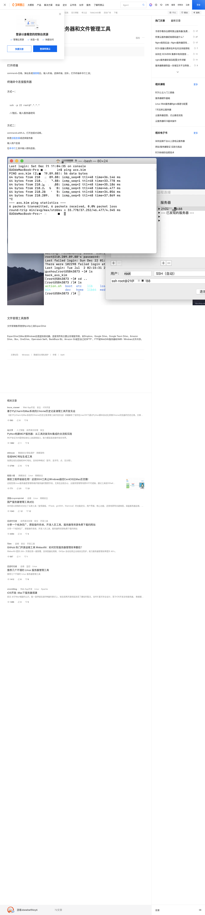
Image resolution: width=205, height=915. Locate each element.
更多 (196, 84)
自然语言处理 (32, 430)
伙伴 (81, 4)
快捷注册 (19, 48)
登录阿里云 (45, 48)
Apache (44, 588)
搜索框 (36, 73)
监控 (28, 566)
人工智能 (20, 430)
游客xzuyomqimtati (15, 498)
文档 (167, 4)
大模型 (31, 4)
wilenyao (11, 452)
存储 (54, 354)
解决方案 (48, 4)
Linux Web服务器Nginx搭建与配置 (171, 103)
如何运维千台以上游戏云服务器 (170, 140)
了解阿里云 (99, 4)
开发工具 (44, 520)
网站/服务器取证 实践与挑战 (168, 146)
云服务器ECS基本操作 (165, 120)
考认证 (84, 12)
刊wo (9, 543)
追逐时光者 (12, 520)
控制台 (180, 4)
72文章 (58, 910)
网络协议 (22, 475)
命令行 (12, 148)
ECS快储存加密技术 (164, 152)
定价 (65, 4)
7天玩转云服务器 (163, 109)
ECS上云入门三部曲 (164, 92)
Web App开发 (29, 407)
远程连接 (15, 137)
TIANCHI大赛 (95, 12)
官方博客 (74, 12)
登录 (198, 4)
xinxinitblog (12, 588)
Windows (25, 354)
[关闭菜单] (5, 5)
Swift (62, 354)
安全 (39, 407)
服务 (88, 4)
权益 (58, 4)
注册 (187, 4)
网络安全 (39, 475)
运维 (29, 498)
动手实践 (64, 12)
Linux (30, 475)
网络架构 (40, 452)
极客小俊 (11, 475)
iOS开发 (46, 407)
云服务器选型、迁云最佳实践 (169, 115)
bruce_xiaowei (13, 407)
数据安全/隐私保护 (41, 354)
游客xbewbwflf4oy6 (27, 910)
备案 (173, 4)
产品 (39, 4)
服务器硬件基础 (162, 98)
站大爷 (10, 430)
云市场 (73, 4)
